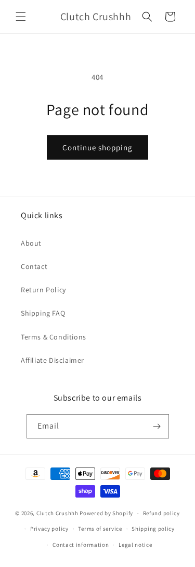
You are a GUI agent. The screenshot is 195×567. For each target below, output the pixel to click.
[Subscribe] (157, 426)
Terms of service (100, 528)
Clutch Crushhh (57, 513)
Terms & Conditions (53, 337)
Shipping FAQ (43, 313)
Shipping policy (153, 528)
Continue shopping (97, 147)
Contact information (81, 544)
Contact (34, 266)
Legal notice (135, 544)
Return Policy (43, 289)
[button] (20, 16)
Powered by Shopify (106, 513)
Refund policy (161, 513)
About (31, 243)
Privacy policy (49, 528)
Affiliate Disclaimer (52, 360)
